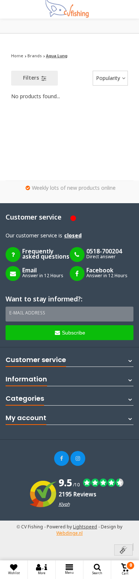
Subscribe (73, 333)
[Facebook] (61, 458)
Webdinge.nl (69, 534)
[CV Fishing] (70, 9)
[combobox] (110, 78)
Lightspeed (85, 527)
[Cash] (123, 550)
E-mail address (27, 313)
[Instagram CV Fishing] (77, 458)
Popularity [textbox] (108, 78)
